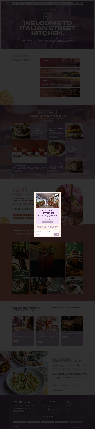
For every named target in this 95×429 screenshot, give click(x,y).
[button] (59, 193)
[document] (47, 214)
